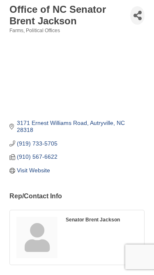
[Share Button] (137, 15)
